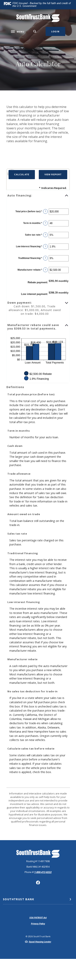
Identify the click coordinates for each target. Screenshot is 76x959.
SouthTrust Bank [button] (18, 899)
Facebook (38, 882)
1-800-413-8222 (43, 872)
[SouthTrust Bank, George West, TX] (38, 18)
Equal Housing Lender (40, 941)
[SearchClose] (35, 31)
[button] (38, 195)
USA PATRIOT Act (38, 917)
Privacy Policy (38, 923)
